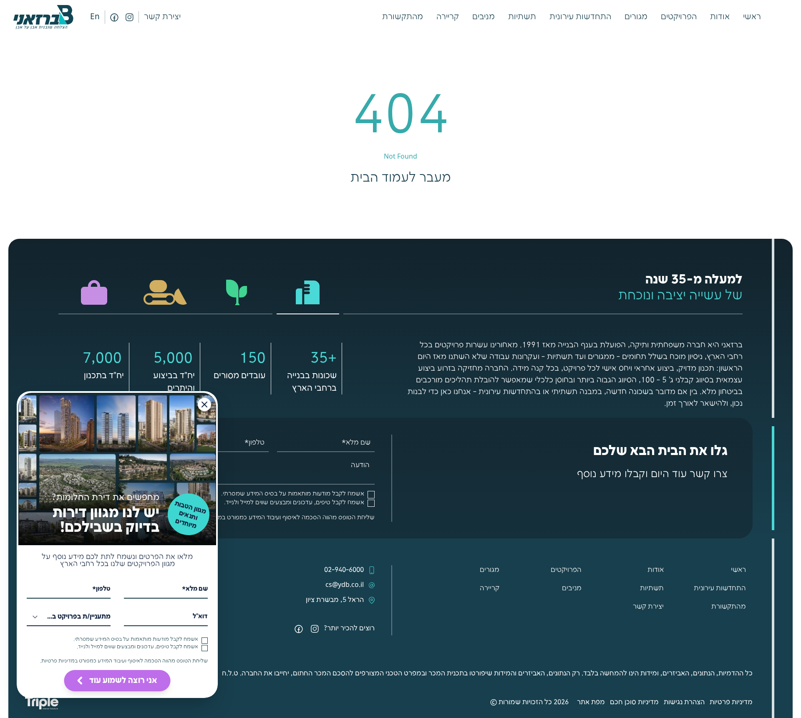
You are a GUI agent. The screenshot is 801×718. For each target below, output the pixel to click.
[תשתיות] (165, 292)
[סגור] (204, 404)
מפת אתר (591, 702)
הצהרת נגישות (684, 702)
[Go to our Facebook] (114, 17)
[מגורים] (308, 292)
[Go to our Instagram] (129, 17)
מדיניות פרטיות (731, 702)
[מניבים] (94, 292)
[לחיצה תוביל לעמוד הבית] (43, 17)
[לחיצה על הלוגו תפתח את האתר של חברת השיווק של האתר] (41, 702)
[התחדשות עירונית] (236, 292)
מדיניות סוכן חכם (634, 702)
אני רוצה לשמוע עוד (123, 680)
